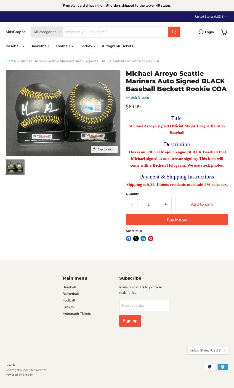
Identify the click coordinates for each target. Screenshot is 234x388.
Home (11, 61)
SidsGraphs (140, 97)
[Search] (174, 32)
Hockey (86, 46)
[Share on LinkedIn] (143, 238)
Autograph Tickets (117, 46)
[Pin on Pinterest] (150, 238)
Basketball (39, 46)
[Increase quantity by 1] (166, 204)
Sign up (130, 320)
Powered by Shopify (19, 375)
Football (63, 46)
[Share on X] (136, 238)
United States (210, 17)
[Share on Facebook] (128, 238)
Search (10, 365)
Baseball (14, 46)
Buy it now (177, 220)
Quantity (132, 194)
